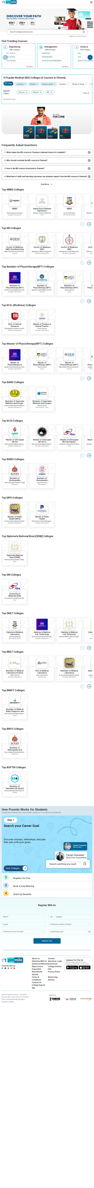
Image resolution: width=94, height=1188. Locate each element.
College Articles (55, 966)
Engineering (14, 47)
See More (29, 67)
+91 (51, 917)
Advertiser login (55, 961)
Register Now (47, 941)
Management (51, 47)
